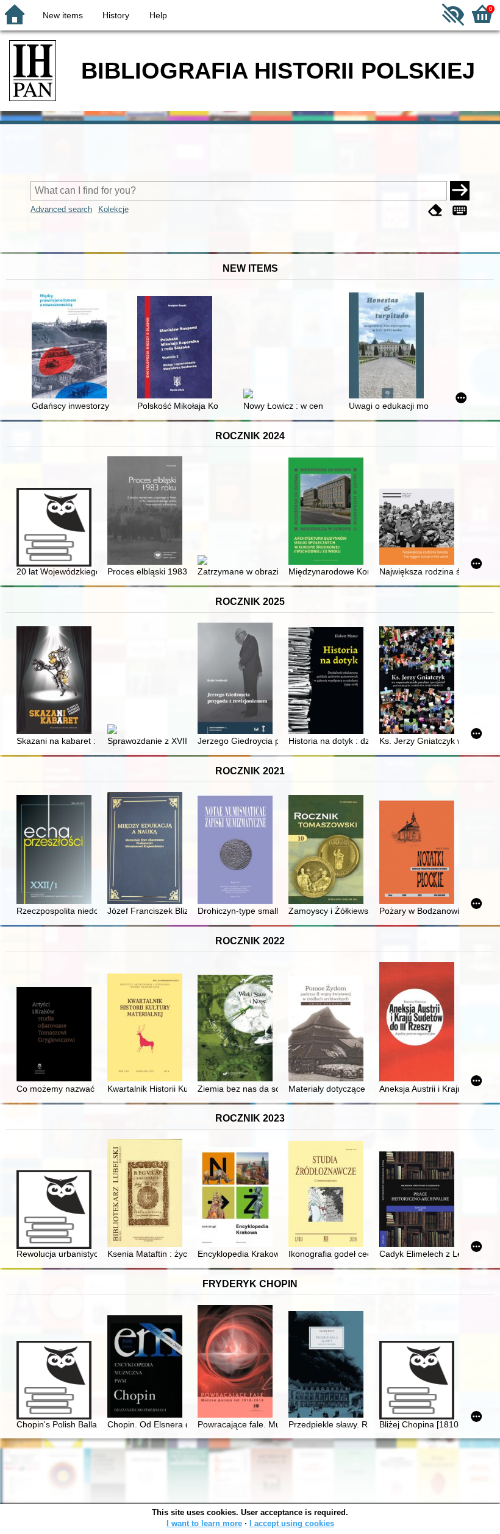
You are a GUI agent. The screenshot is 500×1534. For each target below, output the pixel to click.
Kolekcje (113, 209)
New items (63, 15)
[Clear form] (435, 210)
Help (158, 15)
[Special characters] (460, 210)
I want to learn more (204, 1523)
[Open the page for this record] (72, 345)
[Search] (460, 190)
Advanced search (61, 209)
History (115, 15)
